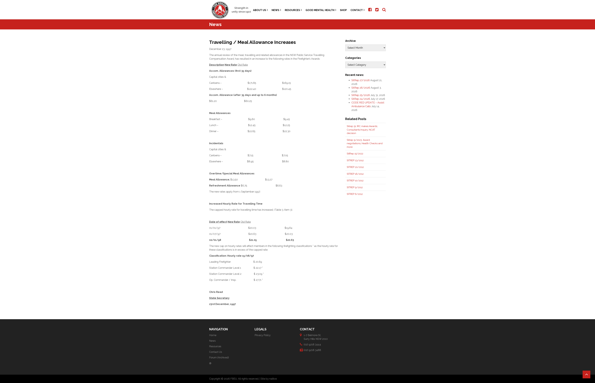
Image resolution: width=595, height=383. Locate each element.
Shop (343, 10)
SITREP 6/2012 (355, 194)
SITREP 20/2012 (355, 167)
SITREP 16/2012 (355, 174)
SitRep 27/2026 (360, 80)
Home (212, 335)
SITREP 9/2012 (355, 187)
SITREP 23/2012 (355, 160)
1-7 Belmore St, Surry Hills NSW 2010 (316, 337)
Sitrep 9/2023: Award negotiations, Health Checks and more (365, 143)
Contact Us (215, 351)
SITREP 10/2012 (355, 180)
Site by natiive (269, 378)
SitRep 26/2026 (360, 87)
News (275, 10)
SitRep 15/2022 (355, 153)
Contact (356, 10)
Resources (292, 10)
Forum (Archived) (219, 357)
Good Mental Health (320, 10)
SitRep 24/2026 (360, 98)
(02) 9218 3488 (312, 350)
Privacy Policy (263, 335)
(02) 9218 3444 (312, 344)
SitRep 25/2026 (360, 95)
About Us (259, 10)
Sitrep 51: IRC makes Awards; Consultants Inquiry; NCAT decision (362, 130)
